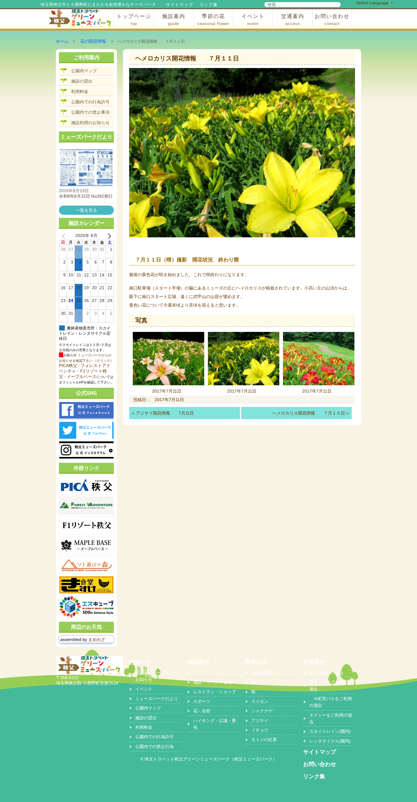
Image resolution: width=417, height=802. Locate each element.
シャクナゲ (262, 710)
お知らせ (140, 662)
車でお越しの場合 (326, 672)
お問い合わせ (332, 19)
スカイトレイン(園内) (330, 731)
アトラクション (208, 672)
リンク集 (208, 4)
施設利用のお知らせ (90, 122)
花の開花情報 (93, 41)
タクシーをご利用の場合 (330, 718)
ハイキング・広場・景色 (214, 724)
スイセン (259, 701)
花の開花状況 (264, 672)
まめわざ (96, 639)
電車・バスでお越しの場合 (330, 685)
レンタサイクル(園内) (330, 741)
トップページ (134, 19)
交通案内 (292, 19)
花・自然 (201, 710)
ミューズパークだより (156, 698)
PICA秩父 (68, 365)
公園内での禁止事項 (90, 112)
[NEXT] (108, 236)
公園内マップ (84, 70)
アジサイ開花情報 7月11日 (165, 413)
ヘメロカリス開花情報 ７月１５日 (308, 413)
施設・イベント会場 (212, 682)
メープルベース (81, 376)
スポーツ (201, 701)
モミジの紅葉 (264, 739)
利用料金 (79, 91)
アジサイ (259, 720)
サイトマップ (179, 4)
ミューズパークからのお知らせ (156, 676)
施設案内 (173, 19)
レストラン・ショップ (214, 691)
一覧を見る (86, 210)
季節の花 (213, 19)
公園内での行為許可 (90, 101)
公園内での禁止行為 (154, 746)
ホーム (62, 41)
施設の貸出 (81, 81)
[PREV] (65, 236)
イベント (253, 19)
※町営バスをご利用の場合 (330, 702)
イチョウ (259, 730)
